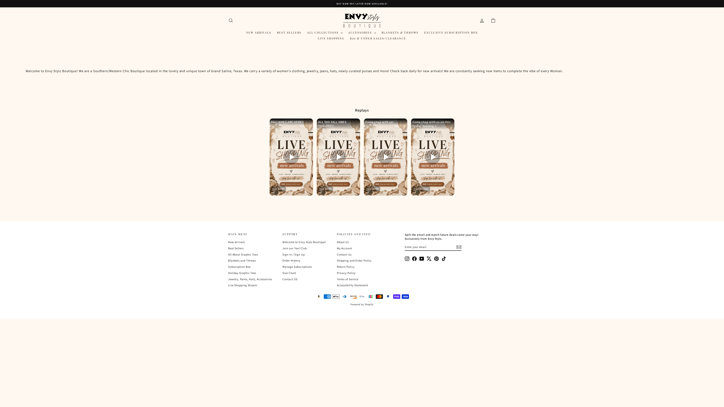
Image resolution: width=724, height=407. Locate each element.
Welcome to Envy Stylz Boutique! (304, 242)
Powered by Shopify (362, 304)
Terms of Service (347, 279)
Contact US (290, 279)
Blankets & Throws (400, 32)
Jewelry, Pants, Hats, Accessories (250, 279)
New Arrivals (258, 32)
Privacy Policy (346, 273)
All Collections (323, 32)
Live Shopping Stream (242, 285)
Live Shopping (331, 38)
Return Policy (346, 267)
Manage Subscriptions (297, 267)
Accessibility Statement (352, 285)
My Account (344, 248)
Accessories (360, 32)
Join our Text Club (294, 248)
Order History (291, 260)
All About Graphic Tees (243, 254)
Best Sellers (289, 32)
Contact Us (344, 254)
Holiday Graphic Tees (242, 273)
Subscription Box (239, 267)
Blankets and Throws (242, 260)
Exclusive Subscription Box (451, 32)
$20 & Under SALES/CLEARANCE (378, 38)
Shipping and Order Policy (354, 260)
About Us (343, 242)
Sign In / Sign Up (293, 254)
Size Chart (289, 273)
